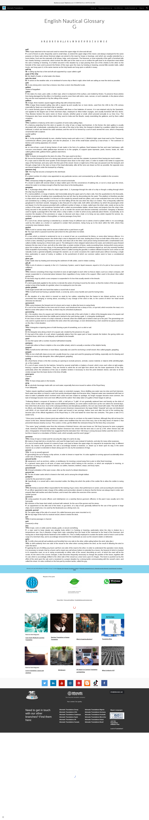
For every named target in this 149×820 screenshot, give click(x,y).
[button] (147, 8)
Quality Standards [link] (130, 8)
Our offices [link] (117, 8)
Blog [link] (140, 8)
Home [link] (92, 8)
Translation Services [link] (104, 8)
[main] (74, 23)
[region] (74, 3)
